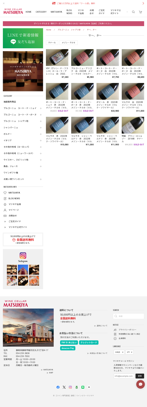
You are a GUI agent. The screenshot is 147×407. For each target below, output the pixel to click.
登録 (140, 376)
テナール (52, 43)
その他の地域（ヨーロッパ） (17, 147)
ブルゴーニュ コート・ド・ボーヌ (20, 115)
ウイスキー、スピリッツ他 (16, 160)
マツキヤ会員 (81, 11)
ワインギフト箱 (11, 173)
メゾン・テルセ (68, 43)
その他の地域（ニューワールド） (19, 153)
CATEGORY (41, 12)
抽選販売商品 (10, 102)
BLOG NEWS (69, 11)
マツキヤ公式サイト (116, 11)
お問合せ (92, 11)
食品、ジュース (11, 166)
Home (48, 30)
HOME (28, 12)
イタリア (8, 140)
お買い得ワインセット (14, 179)
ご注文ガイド (102, 11)
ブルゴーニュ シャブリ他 (16, 121)
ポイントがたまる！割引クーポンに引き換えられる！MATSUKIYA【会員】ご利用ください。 (73, 23)
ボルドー (8, 134)
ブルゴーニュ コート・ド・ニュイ (20, 108)
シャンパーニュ (11, 127)
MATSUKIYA (56, 12)
